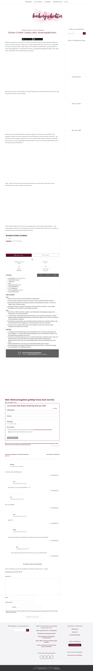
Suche (66, 1)
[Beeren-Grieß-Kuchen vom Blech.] (71, 56)
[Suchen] (84, 33)
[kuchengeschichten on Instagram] (44, 657)
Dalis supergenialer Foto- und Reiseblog (46, 630)
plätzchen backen (38, 443)
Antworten (55, 475)
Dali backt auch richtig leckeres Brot (46, 633)
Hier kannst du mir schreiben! (74, 655)
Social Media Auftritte (75, 634)
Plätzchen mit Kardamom (48, 443)
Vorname (9, 416)
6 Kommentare (55, 445)
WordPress (57, 668)
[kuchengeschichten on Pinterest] (48, 657)
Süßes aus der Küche (32, 30)
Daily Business (38, 1)
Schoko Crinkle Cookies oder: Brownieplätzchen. (32, 32)
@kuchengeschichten (34, 354)
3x (55, 275)
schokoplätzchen (18, 444)
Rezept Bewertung (9, 571)
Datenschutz (75, 629)
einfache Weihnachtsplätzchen (26, 443)
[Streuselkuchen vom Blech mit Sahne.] (71, 47)
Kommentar (8, 576)
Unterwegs (47, 1)
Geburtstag (10, 421)
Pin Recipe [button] (46, 255)
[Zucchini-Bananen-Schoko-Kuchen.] (81, 66)
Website (14, 607)
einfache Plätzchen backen (12, 443)
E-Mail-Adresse (11, 410)
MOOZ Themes (42, 668)
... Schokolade (24, 30)
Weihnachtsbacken (26, 444)
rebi (36, 34)
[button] (6, 241)
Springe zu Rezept (28, 39)
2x (48, 275)
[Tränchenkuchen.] (71, 66)
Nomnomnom (28, 1)
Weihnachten (41, 30)
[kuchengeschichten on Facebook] (41, 657)
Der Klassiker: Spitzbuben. (53, 454)
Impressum (75, 632)
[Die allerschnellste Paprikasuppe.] (81, 47)
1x (40, 275)
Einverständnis (10, 427)
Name (7, 597)
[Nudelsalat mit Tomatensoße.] (81, 56)
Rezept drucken (38, 39)
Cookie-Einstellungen (74, 645)
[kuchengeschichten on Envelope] (51, 657)
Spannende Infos (57, 1)
